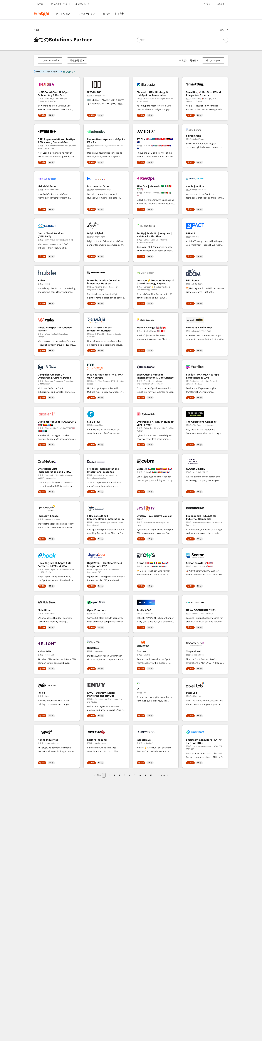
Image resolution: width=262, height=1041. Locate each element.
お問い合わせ (83, 4)
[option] (48, 60)
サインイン (207, 4)
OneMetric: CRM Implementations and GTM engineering (53, 470)
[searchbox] (182, 40)
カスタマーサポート (62, 4)
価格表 (106, 13)
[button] (224, 30)
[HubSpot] (41, 13)
